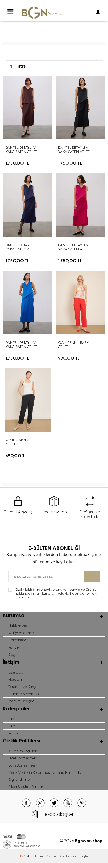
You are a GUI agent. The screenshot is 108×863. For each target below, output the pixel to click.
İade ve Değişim (21, 701)
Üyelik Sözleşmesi (22, 758)
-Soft (26, 856)
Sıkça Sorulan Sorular (25, 787)
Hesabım (15, 679)
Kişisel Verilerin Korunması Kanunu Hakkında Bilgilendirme (44, 776)
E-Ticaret (38, 856)
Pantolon (15, 733)
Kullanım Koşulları (22, 751)
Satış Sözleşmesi (21, 765)
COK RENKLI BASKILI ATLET (75, 344)
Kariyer (14, 647)
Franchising (17, 640)
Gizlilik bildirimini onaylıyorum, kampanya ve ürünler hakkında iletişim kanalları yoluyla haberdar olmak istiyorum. (56, 593)
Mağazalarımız (21, 633)
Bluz (11, 726)
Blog (11, 654)
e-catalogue (59, 814)
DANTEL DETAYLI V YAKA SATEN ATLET (21, 149)
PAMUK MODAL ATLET (19, 442)
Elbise (12, 719)
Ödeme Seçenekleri (25, 694)
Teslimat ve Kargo (22, 687)
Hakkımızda (18, 626)
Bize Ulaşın (17, 672)
